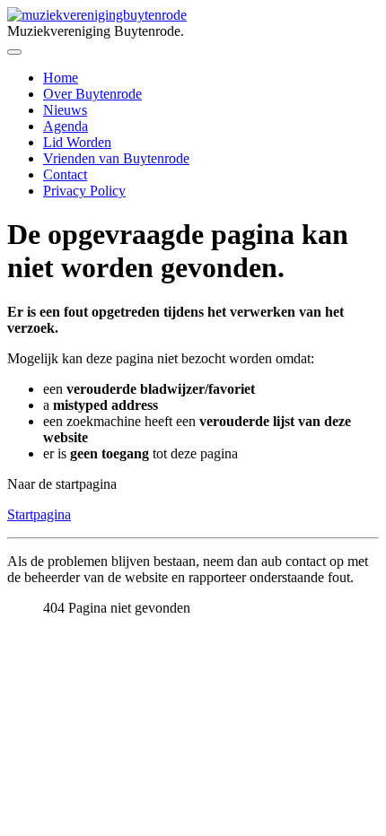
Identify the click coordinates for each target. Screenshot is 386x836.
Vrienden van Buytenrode (116, 158)
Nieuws (65, 110)
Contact (65, 174)
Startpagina (39, 514)
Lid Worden (77, 142)
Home (60, 77)
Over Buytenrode (92, 93)
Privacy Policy (84, 190)
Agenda (65, 126)
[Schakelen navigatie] (14, 52)
